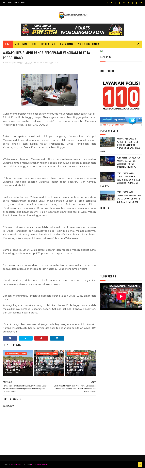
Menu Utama (21, 44)
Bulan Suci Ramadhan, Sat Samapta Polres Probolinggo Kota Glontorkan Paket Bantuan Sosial (80, 363)
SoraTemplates (16, 464)
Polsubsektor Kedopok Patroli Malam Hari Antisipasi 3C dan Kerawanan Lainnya (128, 162)
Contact (16, 3)
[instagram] (119, 3)
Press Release (48, 44)
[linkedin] (115, 3)
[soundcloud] (141, 3)
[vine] (128, 3)
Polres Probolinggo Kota (47, 62)
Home (4, 3)
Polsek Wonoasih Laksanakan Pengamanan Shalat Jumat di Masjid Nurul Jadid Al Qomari (129, 197)
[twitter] (111, 3)
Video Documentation (89, 44)
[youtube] (132, 3)
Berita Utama (66, 44)
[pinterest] (136, 3)
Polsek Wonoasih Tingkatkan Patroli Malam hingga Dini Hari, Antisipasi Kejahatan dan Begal (120, 180)
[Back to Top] (140, 464)
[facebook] (107, 3)
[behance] (124, 3)
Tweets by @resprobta (113, 124)
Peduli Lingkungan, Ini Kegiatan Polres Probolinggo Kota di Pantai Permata (16, 365)
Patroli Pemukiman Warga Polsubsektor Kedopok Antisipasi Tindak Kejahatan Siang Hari (120, 145)
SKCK (9, 3)
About (23, 3)
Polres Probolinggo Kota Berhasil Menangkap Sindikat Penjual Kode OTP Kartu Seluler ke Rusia (49, 363)
